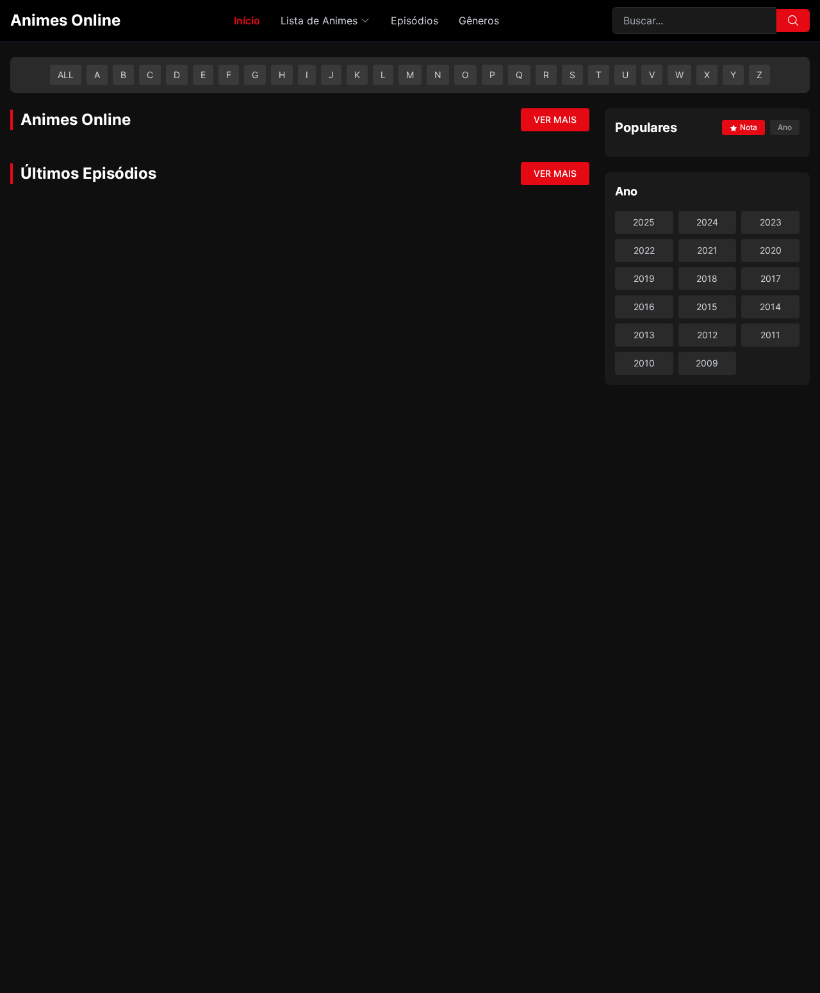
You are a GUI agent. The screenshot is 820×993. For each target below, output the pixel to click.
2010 (644, 362)
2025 (644, 222)
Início (247, 20)
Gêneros (479, 20)
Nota (748, 127)
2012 (707, 334)
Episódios (414, 20)
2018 (707, 278)
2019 (644, 278)
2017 (770, 278)
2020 (771, 250)
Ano (785, 127)
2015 (707, 306)
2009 (707, 362)
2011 (770, 334)
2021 (707, 250)
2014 (770, 306)
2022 (644, 250)
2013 (644, 334)
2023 (771, 222)
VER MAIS (555, 119)
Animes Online (65, 20)
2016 (644, 306)
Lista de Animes (319, 20)
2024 (707, 222)
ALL (66, 74)
